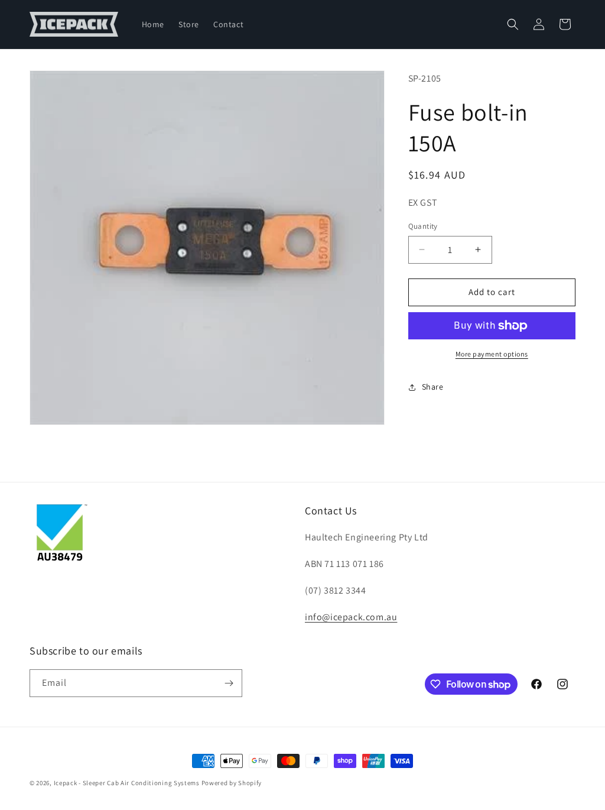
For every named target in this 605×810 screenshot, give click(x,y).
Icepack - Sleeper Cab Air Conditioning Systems (127, 783)
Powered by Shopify (231, 783)
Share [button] (433, 386)
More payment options (492, 353)
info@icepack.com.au (351, 617)
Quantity (423, 226)
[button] (513, 24)
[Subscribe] (229, 683)
